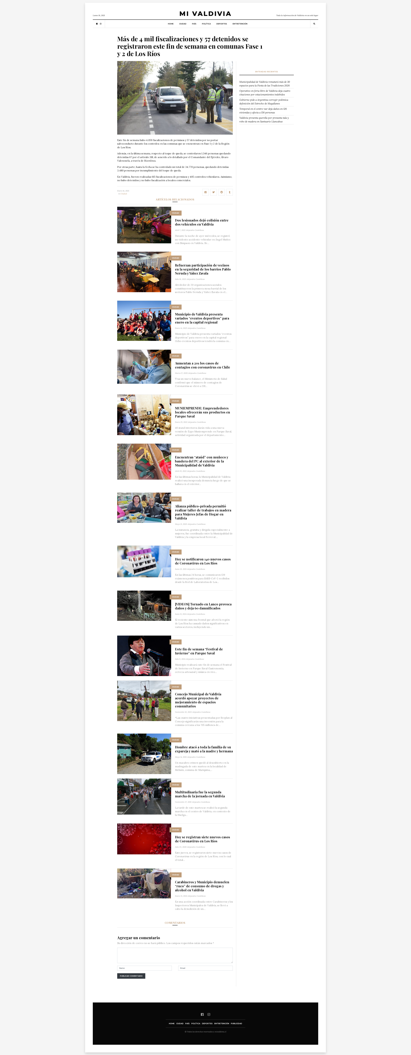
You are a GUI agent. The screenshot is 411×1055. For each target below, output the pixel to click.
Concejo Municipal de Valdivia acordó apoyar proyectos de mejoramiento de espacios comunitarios (198, 700)
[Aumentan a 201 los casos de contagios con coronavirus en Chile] (144, 366)
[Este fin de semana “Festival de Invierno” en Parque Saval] (144, 655)
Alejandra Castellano (195, 230)
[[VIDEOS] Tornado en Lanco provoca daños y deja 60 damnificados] (144, 605)
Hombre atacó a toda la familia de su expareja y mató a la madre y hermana (204, 749)
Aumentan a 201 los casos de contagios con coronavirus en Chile (202, 365)
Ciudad (182, 24)
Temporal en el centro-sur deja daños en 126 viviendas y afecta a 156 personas (263, 110)
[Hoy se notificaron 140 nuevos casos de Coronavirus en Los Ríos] (144, 561)
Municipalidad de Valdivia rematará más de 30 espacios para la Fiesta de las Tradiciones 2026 (264, 83)
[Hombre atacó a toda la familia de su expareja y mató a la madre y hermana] (144, 753)
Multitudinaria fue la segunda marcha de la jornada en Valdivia (200, 794)
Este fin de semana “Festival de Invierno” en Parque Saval (199, 651)
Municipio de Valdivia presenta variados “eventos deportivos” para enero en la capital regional (202, 318)
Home (171, 24)
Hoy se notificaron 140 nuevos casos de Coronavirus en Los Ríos (203, 561)
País (194, 24)
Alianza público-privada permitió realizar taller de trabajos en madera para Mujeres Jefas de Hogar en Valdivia (203, 512)
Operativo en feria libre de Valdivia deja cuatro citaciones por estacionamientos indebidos (264, 92)
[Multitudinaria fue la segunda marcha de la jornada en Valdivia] (144, 796)
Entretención (240, 24)
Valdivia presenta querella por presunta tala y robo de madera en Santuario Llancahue (264, 119)
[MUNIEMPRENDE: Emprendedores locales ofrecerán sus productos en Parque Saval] (144, 414)
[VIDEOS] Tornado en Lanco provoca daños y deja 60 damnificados (203, 606)
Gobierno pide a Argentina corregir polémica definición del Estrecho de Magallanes (263, 101)
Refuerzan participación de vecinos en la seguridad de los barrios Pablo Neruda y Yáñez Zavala (203, 269)
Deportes (221, 24)
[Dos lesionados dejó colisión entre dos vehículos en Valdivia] (144, 224)
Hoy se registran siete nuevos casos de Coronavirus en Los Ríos (202, 839)
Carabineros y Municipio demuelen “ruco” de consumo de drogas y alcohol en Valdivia (202, 886)
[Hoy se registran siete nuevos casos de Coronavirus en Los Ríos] (144, 838)
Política (206, 24)
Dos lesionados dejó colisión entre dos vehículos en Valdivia (201, 222)
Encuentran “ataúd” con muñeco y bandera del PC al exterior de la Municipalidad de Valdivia (201, 461)
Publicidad (236, 1023)
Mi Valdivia (205, 14)
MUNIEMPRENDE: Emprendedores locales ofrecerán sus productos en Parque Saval (202, 412)
